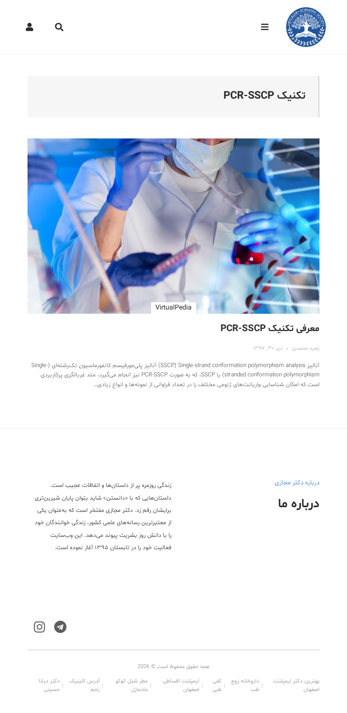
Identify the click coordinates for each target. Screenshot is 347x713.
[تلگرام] (60, 627)
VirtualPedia (173, 307)
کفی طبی (216, 685)
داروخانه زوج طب (245, 685)
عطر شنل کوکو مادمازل (132, 685)
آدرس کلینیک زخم (84, 685)
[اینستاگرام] (39, 627)
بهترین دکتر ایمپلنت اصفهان (296, 685)
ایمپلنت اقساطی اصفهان (181, 685)
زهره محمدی (305, 348)
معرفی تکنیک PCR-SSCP (269, 329)
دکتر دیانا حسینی (49, 685)
